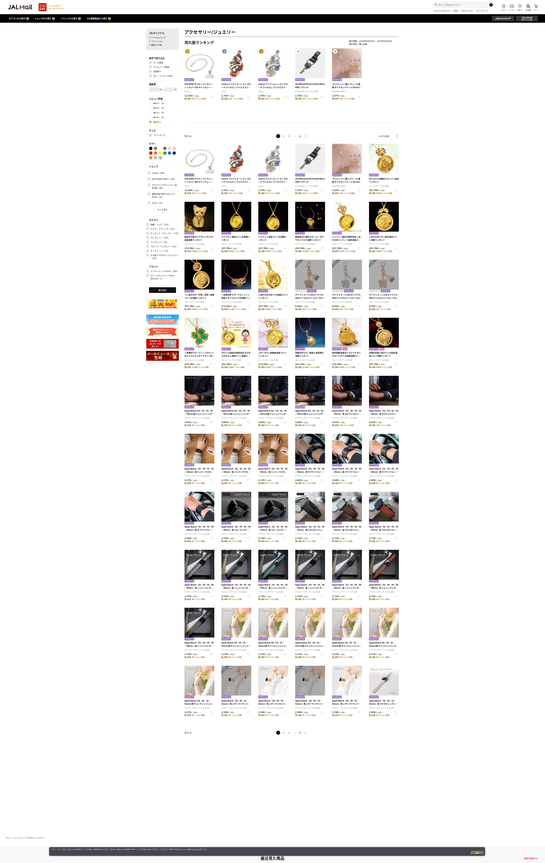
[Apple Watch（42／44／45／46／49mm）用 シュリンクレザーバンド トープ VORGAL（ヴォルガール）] (199, 624)
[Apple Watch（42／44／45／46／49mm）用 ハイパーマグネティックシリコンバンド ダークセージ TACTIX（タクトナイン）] (273, 450)
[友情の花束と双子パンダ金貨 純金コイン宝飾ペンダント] (384, 334)
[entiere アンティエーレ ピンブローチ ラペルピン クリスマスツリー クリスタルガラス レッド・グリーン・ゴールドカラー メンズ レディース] (236, 160)
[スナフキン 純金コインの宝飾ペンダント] (236, 218)
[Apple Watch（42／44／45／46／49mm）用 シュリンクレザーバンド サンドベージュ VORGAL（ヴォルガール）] (199, 566)
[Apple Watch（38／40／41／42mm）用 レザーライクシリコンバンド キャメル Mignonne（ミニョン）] (273, 682)
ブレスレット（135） (160, 237)
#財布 (455, 11)
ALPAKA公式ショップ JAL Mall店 (306, 91)
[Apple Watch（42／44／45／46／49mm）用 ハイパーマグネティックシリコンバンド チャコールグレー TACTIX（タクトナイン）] (236, 450)
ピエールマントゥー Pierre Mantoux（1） (162, 277)
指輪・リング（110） (160, 224)
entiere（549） (159, 173)
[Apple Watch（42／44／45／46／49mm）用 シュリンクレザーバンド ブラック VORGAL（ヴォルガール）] (236, 566)
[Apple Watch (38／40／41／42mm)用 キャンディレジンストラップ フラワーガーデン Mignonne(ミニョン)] (199, 682)
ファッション (157, 41)
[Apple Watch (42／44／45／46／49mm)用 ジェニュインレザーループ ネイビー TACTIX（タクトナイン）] (273, 392)
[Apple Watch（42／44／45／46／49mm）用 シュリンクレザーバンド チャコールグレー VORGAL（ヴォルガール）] (310, 566)
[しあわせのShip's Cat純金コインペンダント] (273, 276)
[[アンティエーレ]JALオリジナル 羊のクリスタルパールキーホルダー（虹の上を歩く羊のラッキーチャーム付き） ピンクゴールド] (384, 276)
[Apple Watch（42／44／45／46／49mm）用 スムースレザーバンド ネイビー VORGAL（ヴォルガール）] (273, 508)
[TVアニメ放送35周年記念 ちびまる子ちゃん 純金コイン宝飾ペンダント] (236, 334)
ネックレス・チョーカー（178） (164, 233)
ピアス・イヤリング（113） (163, 228)
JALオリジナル (156, 33)
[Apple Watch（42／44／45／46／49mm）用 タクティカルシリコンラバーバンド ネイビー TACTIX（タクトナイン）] (384, 392)
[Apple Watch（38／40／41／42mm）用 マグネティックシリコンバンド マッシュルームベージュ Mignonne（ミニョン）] (384, 682)
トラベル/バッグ (158, 37)
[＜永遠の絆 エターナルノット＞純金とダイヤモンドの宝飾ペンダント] (236, 276)
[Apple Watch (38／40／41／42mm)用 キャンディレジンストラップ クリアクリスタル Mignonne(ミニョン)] (273, 624)
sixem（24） (158, 202)
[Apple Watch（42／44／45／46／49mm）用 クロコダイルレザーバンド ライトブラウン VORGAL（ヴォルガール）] (384, 508)
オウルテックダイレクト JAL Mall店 (197, 418)
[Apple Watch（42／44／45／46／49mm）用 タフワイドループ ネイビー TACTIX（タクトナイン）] (199, 508)
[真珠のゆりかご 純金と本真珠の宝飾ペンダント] (310, 334)
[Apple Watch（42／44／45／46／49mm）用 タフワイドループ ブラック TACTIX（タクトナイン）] (310, 450)
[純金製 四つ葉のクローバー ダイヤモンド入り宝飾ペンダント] (310, 218)
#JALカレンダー (467, 11)
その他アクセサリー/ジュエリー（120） (164, 257)
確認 (477, 853)
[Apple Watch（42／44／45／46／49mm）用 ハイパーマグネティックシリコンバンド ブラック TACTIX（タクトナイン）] (199, 450)
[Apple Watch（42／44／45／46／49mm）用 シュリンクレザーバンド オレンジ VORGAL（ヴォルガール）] (384, 566)
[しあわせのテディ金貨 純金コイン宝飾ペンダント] (384, 218)
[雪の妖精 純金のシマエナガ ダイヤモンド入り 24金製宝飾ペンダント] (347, 334)
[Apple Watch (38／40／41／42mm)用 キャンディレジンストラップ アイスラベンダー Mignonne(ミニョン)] (347, 624)
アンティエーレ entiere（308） (164, 271)
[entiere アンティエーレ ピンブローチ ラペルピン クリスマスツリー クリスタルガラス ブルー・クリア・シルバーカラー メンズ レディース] (273, 160)
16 (300, 136)
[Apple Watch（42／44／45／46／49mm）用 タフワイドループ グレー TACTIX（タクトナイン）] (347, 450)
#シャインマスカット (442, 11)
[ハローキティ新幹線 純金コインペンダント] (273, 334)
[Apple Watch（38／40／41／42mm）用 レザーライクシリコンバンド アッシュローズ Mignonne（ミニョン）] (310, 682)
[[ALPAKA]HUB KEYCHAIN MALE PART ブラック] (310, 160)
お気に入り (211, 97)
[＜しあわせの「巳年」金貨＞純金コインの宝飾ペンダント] (199, 276)
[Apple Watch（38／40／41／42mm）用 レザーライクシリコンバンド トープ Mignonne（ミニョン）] (347, 682)
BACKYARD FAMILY (338, 91)
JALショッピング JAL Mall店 (379, 186)
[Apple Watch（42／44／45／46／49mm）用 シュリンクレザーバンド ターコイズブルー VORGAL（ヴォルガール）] (273, 566)
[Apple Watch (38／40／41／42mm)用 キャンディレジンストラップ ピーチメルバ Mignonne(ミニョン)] (310, 624)
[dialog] (267, 851)
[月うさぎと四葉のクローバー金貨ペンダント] (384, 160)
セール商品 (158, 62)
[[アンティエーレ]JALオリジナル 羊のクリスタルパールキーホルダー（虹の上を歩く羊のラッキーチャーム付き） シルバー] (347, 276)
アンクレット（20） (159, 242)
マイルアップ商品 (161, 67)
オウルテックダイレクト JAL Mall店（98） (164, 186)
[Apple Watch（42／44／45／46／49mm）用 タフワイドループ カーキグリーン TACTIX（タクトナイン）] (384, 450)
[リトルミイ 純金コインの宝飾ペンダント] (273, 218)
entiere (187, 91)
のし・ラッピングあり (163, 75)
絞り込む (162, 290)
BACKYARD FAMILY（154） (164, 179)
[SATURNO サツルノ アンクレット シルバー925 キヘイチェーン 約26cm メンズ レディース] (199, 160)
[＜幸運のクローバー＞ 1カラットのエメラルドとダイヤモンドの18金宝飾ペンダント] (199, 334)
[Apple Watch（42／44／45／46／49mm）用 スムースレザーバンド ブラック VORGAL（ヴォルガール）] (236, 508)
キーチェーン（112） (160, 250)
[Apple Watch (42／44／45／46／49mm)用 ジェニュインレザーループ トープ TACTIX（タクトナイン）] (310, 392)
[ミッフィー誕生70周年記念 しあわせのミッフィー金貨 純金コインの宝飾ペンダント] (347, 218)
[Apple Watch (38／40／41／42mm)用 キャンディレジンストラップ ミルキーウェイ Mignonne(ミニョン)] (384, 624)
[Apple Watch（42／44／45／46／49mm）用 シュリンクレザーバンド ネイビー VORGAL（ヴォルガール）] (347, 566)
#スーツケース (482, 11)
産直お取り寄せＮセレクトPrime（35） (164, 195)
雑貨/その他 (156, 44)
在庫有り (157, 71)
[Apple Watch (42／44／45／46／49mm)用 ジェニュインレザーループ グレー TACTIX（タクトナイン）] (236, 392)
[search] (491, 5)
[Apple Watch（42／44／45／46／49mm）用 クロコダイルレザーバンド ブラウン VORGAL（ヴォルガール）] (347, 508)
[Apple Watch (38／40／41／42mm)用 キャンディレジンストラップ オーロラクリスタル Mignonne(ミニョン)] (236, 624)
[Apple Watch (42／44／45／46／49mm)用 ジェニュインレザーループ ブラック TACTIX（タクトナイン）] (199, 392)
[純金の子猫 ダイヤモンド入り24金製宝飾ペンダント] (199, 218)
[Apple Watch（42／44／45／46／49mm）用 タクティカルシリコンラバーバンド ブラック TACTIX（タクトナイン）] (347, 392)
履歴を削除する (531, 858)
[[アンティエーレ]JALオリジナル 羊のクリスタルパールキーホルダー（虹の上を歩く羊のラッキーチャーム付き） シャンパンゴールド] (310, 276)
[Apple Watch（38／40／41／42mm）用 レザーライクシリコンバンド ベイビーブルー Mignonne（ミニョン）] (236, 682)
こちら (196, 849)
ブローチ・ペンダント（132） (164, 246)
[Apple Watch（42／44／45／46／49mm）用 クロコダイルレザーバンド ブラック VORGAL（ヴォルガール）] (310, 508)
